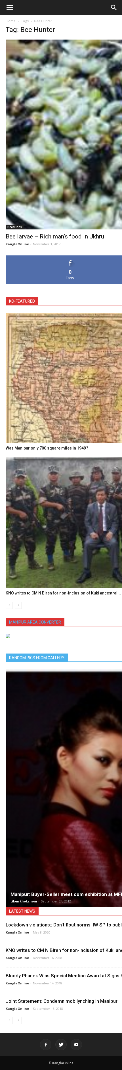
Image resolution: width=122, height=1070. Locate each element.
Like (70, 257)
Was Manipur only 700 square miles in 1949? (47, 448)
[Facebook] (45, 1044)
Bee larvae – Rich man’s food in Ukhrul (56, 236)
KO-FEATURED (22, 301)
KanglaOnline (17, 244)
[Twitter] (61, 1044)
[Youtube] (76, 1044)
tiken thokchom (23, 901)
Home (11, 21)
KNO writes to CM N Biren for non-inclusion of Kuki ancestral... (63, 593)
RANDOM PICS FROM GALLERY (36, 658)
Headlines (14, 227)
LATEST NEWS (22, 911)
